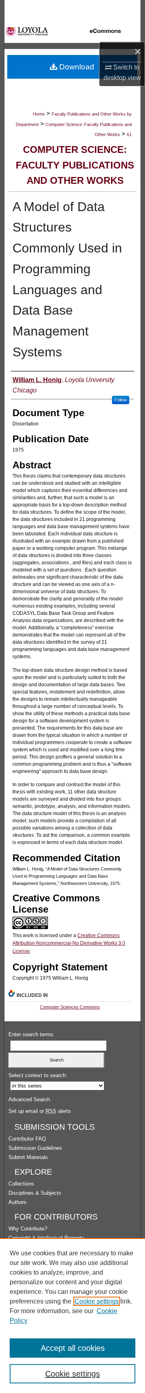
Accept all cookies (73, 1348)
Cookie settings (97, 1301)
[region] (72, 1315)
